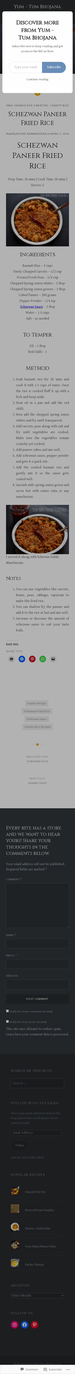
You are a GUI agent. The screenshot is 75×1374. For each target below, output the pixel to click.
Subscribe (54, 67)
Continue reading (37, 79)
